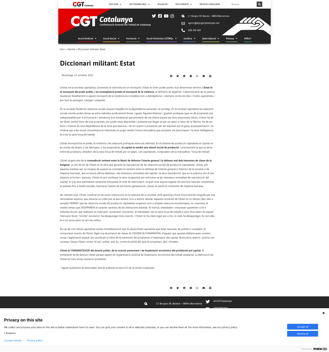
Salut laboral (209, 38)
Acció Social (109, 38)
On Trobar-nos (138, 4)
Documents (182, 4)
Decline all (302, 333)
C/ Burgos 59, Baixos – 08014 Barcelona (208, 16)
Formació (131, 38)
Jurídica (188, 38)
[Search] (259, 4)
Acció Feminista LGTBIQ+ (160, 38)
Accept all (302, 326)
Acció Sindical (85, 38)
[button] (171, 76)
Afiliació (162, 4)
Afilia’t (247, 38)
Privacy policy (35, 340)
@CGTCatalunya (222, 300)
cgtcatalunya (220, 307)
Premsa (230, 38)
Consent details (12, 340)
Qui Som (113, 4)
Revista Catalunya (210, 4)
